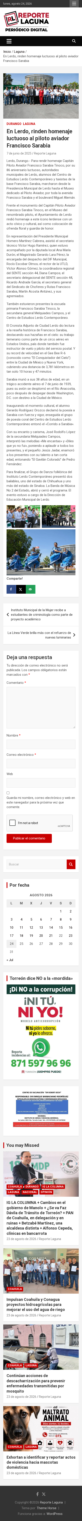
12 (31, 928)
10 (11, 928)
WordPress (55, 1514)
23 (70, 936)
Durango (14, 124)
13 (41, 928)
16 (70, 928)
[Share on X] (21, 589)
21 (51, 936)
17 (11, 936)
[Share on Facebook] (11, 589)
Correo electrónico (21, 755)
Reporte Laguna (45, 153)
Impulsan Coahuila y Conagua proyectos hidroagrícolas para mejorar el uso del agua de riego (36, 1304)
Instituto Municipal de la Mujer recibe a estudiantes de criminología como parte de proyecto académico (42, 614)
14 (51, 928)
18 (21, 936)
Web (10, 774)
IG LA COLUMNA (53, 1186)
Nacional (30, 1192)
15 (61, 928)
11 (21, 928)
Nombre (14, 735)
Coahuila (15, 1186)
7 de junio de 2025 (19, 153)
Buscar (71, 864)
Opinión (46, 1192)
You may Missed (22, 1145)
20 (41, 936)
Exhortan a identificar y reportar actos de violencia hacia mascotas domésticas (41, 1462)
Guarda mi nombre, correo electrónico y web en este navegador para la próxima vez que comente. (41, 802)
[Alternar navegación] (9, 41)
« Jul (10, 960)
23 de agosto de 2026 (21, 1239)
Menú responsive (74, 3)
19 (31, 936)
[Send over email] (30, 589)
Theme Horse (46, 1508)
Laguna (29, 124)
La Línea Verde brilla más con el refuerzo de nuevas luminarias (39, 635)
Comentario (16, 683)
